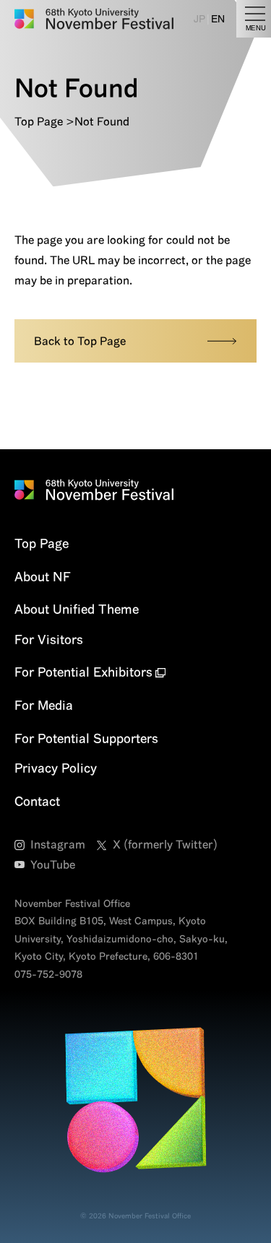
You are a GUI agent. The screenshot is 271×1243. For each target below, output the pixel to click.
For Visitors (48, 639)
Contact (37, 800)
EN (218, 19)
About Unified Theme (76, 608)
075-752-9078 (48, 974)
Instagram (57, 844)
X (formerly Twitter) (165, 844)
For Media (43, 704)
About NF (42, 576)
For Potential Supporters (86, 738)
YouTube (52, 864)
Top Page (38, 121)
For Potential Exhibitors (83, 671)
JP (199, 19)
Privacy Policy (55, 767)
